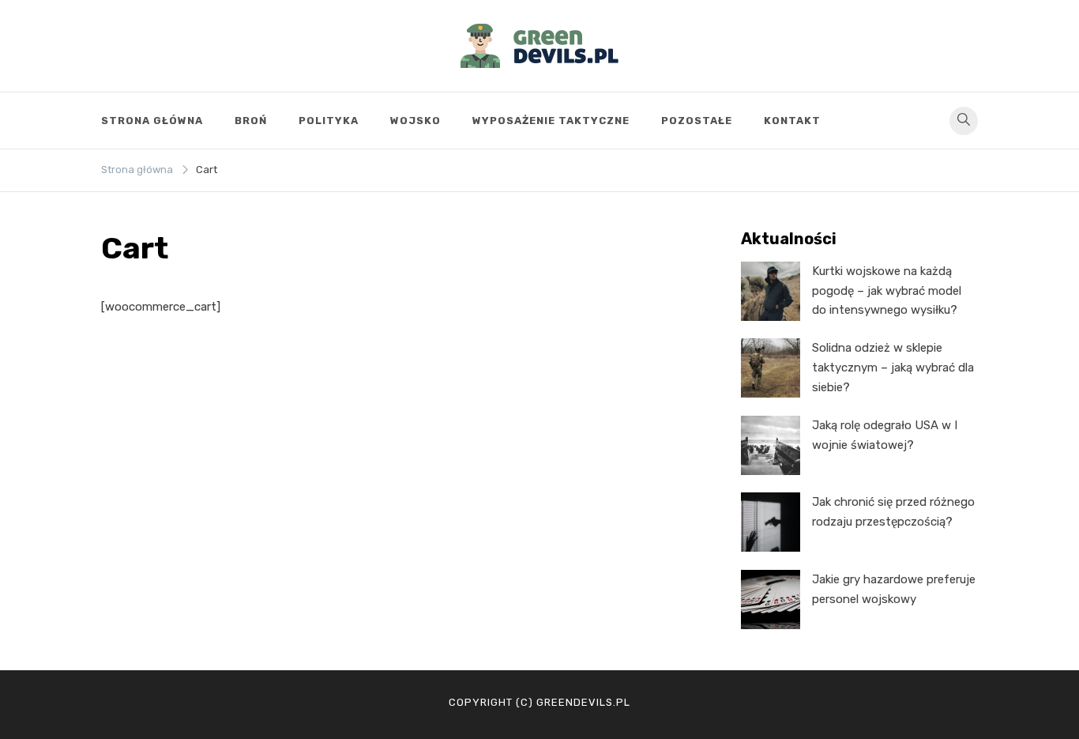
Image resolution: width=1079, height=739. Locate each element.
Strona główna (152, 120)
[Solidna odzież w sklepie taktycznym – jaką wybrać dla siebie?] (770, 368)
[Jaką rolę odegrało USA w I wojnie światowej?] (770, 445)
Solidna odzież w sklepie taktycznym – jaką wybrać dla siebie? (893, 367)
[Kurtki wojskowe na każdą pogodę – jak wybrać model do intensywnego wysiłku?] (770, 291)
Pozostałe (696, 120)
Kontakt (792, 120)
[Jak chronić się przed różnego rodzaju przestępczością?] (770, 522)
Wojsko (415, 120)
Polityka (329, 120)
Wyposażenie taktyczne (551, 120)
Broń (251, 120)
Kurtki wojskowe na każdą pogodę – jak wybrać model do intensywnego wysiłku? (886, 291)
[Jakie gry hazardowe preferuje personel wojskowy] (770, 599)
